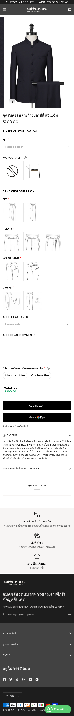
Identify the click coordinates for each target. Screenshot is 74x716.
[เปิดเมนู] (8, 9)
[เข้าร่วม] (66, 614)
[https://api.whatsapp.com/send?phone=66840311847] (37, 679)
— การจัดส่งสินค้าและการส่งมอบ (21, 468)
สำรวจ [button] (6, 655)
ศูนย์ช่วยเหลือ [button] (10, 644)
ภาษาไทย (11, 695)
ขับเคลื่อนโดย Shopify (40, 710)
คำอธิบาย (12, 435)
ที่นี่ (41, 567)
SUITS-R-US (12, 710)
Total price (12, 388)
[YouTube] (30, 679)
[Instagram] (23, 679)
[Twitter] (10, 679)
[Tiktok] (17, 679)
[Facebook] (4, 679)
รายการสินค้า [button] (10, 633)
